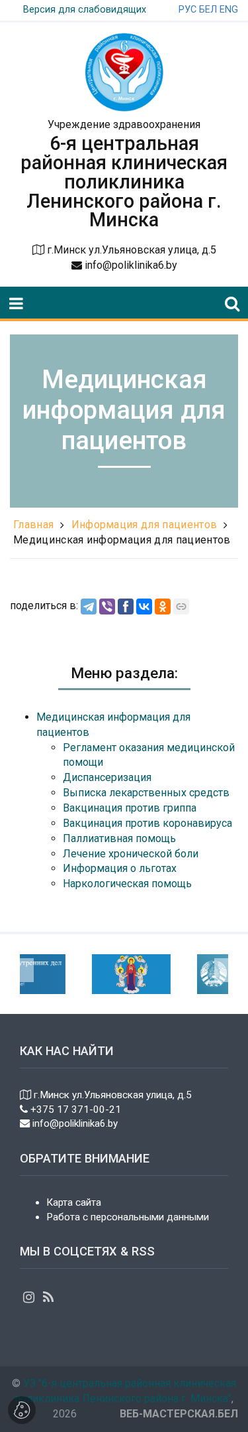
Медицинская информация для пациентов (122, 540)
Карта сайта (73, 1202)
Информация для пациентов (144, 524)
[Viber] (107, 606)
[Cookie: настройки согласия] (22, 1410)
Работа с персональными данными (127, 1217)
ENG (229, 9)
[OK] (163, 606)
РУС (187, 9)
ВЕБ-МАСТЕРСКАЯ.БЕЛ (179, 1413)
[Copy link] (181, 606)
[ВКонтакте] (144, 606)
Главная (33, 524)
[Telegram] (89, 606)
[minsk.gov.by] (118, 973)
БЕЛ (208, 9)
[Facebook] (126, 606)
